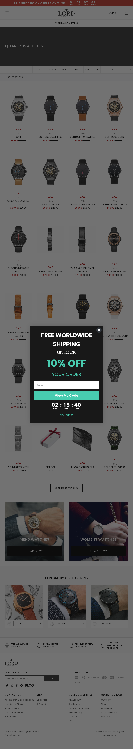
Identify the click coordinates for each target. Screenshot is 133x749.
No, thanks (66, 415)
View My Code (66, 395)
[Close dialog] (99, 330)
